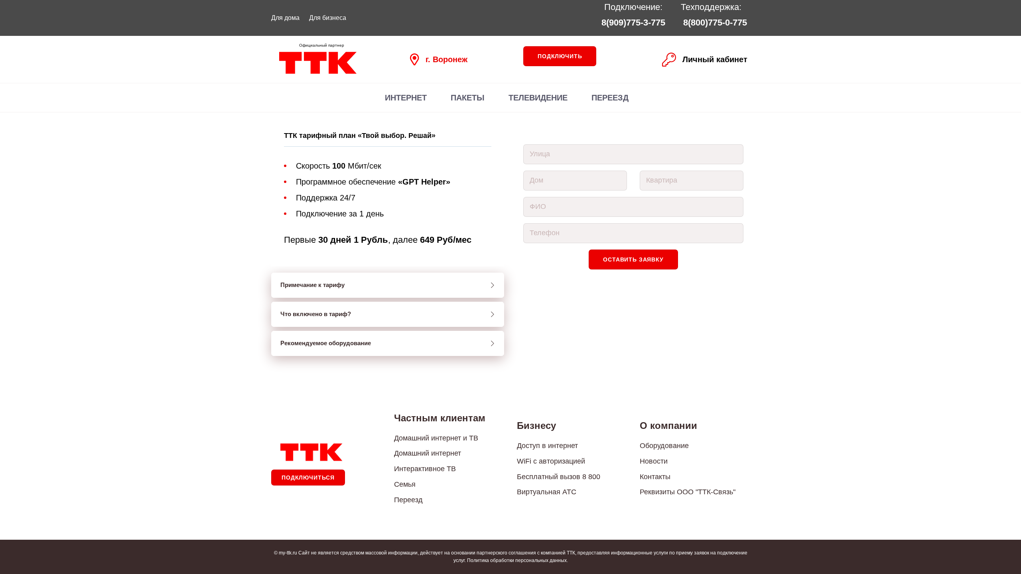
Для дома (285, 17)
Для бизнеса (327, 17)
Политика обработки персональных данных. (517, 560)
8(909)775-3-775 (633, 23)
